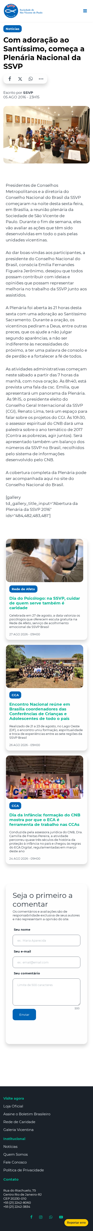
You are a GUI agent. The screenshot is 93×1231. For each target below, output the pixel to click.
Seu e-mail (22, 951)
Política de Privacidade (23, 1170)
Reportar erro (76, 1222)
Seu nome (22, 929)
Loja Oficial (13, 1106)
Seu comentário (27, 973)
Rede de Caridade (19, 1122)
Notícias (12, 29)
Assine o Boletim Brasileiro (26, 1114)
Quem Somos (15, 1154)
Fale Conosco (15, 1162)
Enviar (24, 1014)
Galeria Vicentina (18, 1129)
